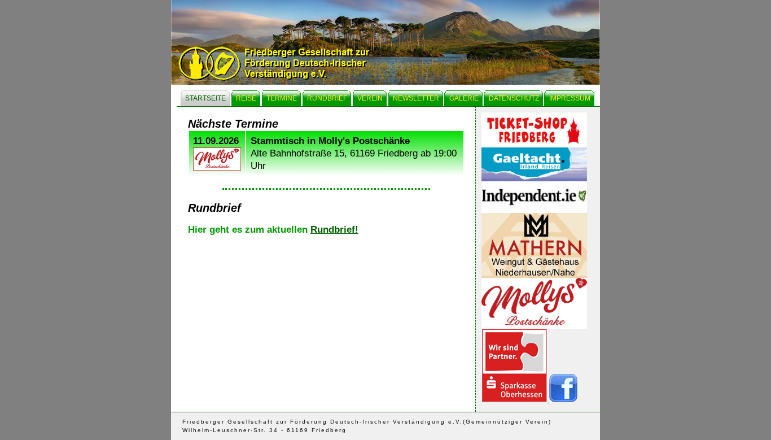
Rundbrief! (334, 229)
